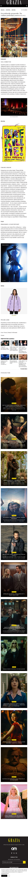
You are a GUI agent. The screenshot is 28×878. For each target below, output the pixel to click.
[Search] (27, 6)
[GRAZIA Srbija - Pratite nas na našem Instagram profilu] (16, 853)
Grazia (2, 10)
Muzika (13, 10)
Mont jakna (14, 315)
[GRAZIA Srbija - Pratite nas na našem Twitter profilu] (14, 853)
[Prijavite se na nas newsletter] (24, 862)
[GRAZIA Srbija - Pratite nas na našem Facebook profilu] (11, 853)
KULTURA (8, 10)
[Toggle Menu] (1, 6)
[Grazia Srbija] (14, 840)
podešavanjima (4, 873)
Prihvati (4, 875)
